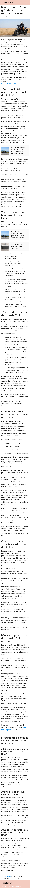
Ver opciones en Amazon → (10, 84)
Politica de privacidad (15, 886)
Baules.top (4, 886)
